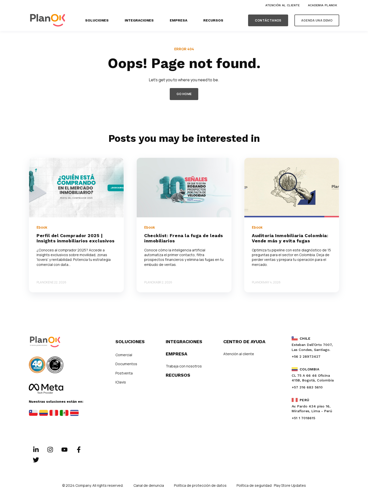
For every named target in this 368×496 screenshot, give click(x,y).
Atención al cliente (238, 354)
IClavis (120, 382)
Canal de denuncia (148, 485)
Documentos (126, 364)
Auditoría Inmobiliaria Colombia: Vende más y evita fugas (290, 238)
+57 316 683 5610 (307, 387)
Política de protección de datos (200, 485)
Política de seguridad (254, 485)
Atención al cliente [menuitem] (282, 5)
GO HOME (184, 94)
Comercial (123, 355)
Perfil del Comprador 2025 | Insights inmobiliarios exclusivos (76, 238)
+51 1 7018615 (303, 418)
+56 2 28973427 (306, 356)
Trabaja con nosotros (184, 366)
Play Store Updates (290, 485)
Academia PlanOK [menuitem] (322, 5)
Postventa (124, 373)
